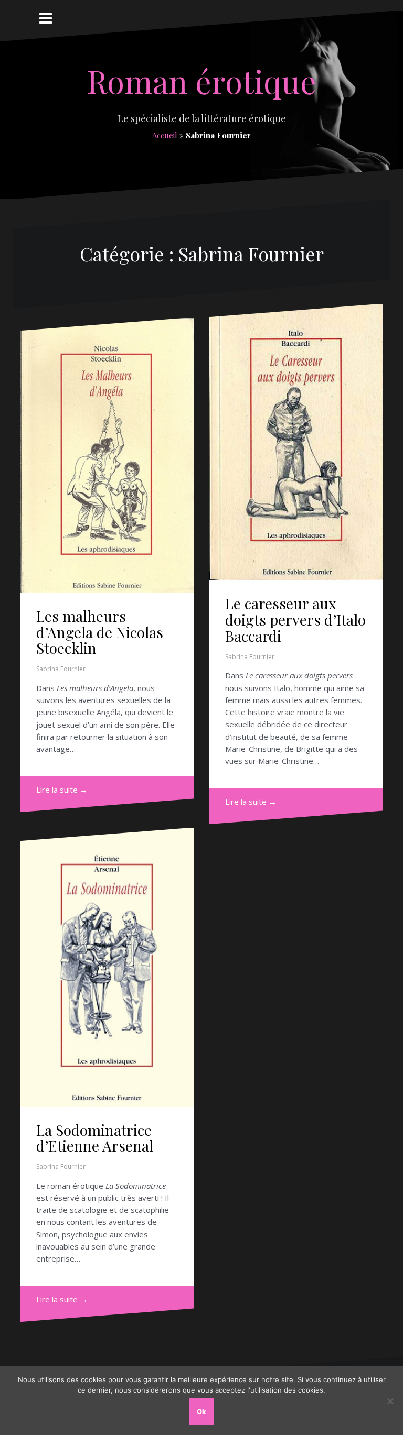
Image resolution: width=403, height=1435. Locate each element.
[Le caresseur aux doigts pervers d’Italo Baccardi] (296, 442)
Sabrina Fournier (61, 668)
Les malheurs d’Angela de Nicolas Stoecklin (99, 632)
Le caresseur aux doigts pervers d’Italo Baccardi (295, 619)
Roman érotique (201, 81)
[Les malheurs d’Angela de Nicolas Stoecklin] (107, 455)
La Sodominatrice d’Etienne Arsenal (94, 1138)
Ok (201, 1411)
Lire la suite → (62, 789)
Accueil (164, 135)
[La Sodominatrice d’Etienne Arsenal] (107, 967)
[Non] (390, 1401)
